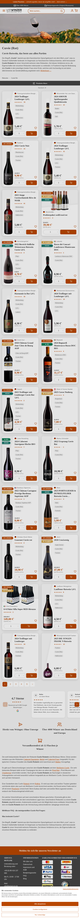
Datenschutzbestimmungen (70, 889)
